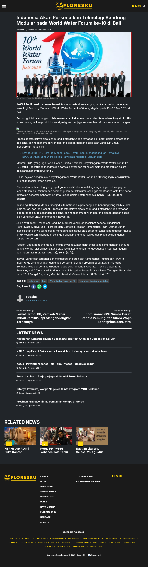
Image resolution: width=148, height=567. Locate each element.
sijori (54, 542)
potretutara (112, 538)
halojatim (66, 542)
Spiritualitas (48, 491)
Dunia (43, 502)
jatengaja (62, 546)
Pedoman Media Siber (88, 481)
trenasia (13, 538)
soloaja (13, 542)
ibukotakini (98, 542)
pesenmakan (96, 546)
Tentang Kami (84, 476)
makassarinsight (92, 538)
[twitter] (45, 286)
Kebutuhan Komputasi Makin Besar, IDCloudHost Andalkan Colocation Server (65, 338)
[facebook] (33, 286)
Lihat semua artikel (36, 300)
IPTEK (43, 481)
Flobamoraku (48, 512)
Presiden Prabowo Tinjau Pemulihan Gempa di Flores (50, 401)
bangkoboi (129, 542)
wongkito (27, 538)
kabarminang (57, 538)
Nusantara (47, 497)
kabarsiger (73, 538)
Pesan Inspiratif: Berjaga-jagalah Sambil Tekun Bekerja (51, 376)
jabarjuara (114, 542)
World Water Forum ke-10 (62, 281)
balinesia (42, 542)
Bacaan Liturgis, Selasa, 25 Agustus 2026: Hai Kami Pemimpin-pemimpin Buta (90, 450)
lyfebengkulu (79, 546)
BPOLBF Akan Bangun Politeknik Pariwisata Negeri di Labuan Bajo (62, 156)
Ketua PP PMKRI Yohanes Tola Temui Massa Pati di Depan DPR (55, 363)
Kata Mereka (47, 507)
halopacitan (82, 542)
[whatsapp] (39, 286)
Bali (44, 281)
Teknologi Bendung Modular (93, 281)
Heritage (45, 517)
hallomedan (129, 538)
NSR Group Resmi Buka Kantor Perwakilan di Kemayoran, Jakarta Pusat (62, 351)
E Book (44, 476)
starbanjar (28, 542)
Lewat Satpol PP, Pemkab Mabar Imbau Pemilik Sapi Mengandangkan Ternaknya (71, 152)
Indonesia (33, 281)
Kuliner (44, 522)
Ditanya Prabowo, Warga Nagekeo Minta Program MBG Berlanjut (57, 389)
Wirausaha (46, 486)
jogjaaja (41, 538)
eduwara (48, 546)
